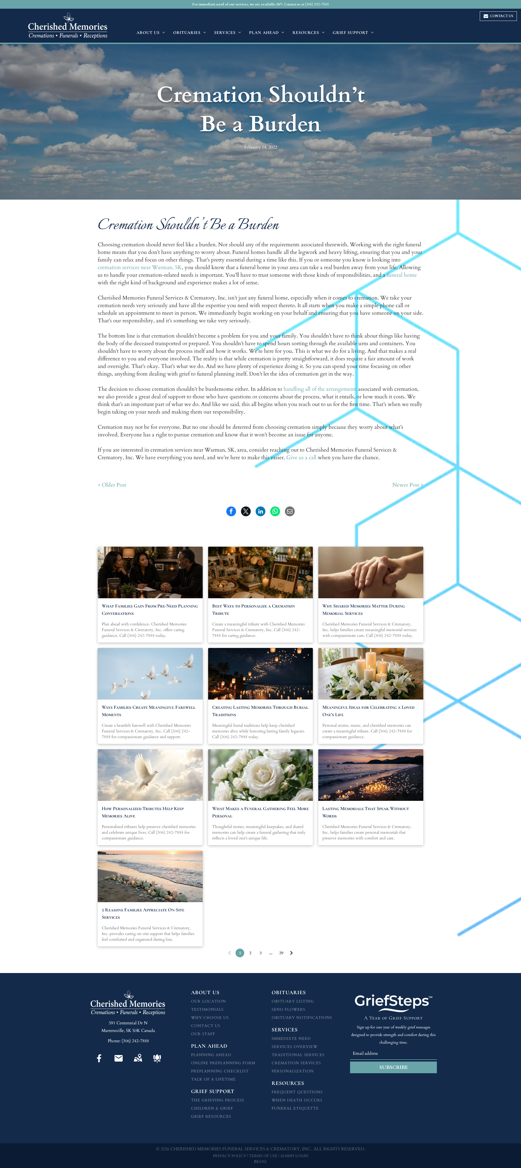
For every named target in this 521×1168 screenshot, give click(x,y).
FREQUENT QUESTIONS (297, 1092)
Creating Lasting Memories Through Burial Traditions (260, 710)
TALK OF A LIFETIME (213, 1079)
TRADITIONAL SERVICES (298, 1054)
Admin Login (294, 1155)
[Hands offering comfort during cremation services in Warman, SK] (370, 572)
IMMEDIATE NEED (291, 1038)
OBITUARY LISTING (293, 1001)
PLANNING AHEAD (211, 1054)
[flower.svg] (157, 1063)
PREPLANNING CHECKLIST (220, 1071)
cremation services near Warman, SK (140, 267)
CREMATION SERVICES (296, 1063)
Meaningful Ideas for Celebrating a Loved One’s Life (368, 710)
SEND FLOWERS (288, 1009)
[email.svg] (118, 1061)
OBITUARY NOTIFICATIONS (302, 1017)
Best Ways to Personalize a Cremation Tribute (253, 609)
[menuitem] (150, 33)
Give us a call (301, 457)
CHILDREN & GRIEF (212, 1108)
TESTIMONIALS (207, 1009)
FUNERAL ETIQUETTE (295, 1108)
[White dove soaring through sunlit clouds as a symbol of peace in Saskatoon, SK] (150, 775)
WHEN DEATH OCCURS (297, 1100)
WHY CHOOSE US (210, 1017)
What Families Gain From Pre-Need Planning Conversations (150, 609)
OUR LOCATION (208, 1001)
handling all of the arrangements (320, 389)
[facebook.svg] (99, 1063)
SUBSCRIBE (393, 1067)
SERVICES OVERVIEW (294, 1046)
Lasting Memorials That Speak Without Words (365, 812)
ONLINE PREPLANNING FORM (223, 1063)
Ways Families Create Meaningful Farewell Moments (148, 710)
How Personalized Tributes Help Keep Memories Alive (143, 812)
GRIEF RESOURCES (211, 1116)
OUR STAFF (203, 1034)
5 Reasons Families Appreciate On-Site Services (143, 913)
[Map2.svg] (138, 1063)
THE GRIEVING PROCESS (217, 1100)
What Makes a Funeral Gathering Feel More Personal (260, 812)
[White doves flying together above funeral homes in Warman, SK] (150, 674)
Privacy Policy (229, 1155)
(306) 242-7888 (135, 1041)
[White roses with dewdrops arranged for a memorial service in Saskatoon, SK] (260, 775)
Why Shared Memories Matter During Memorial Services (363, 609)
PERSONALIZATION (293, 1071)
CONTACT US (205, 1025)
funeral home (402, 275)
